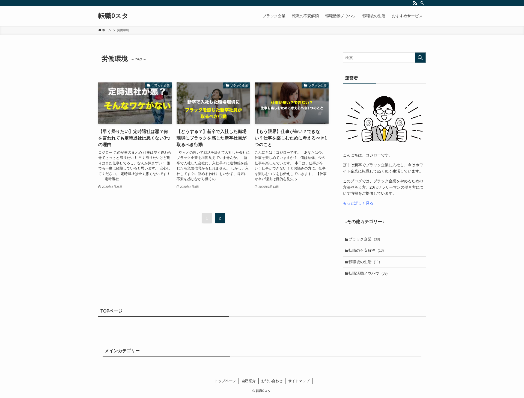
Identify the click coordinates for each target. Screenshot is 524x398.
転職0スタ (113, 16)
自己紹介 (249, 381)
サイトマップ (298, 381)
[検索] (422, 3)
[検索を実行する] (420, 57)
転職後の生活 (364, 262)
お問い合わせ (271, 381)
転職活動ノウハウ (368, 273)
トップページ (225, 381)
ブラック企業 (364, 239)
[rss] (415, 3)
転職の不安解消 (366, 250)
